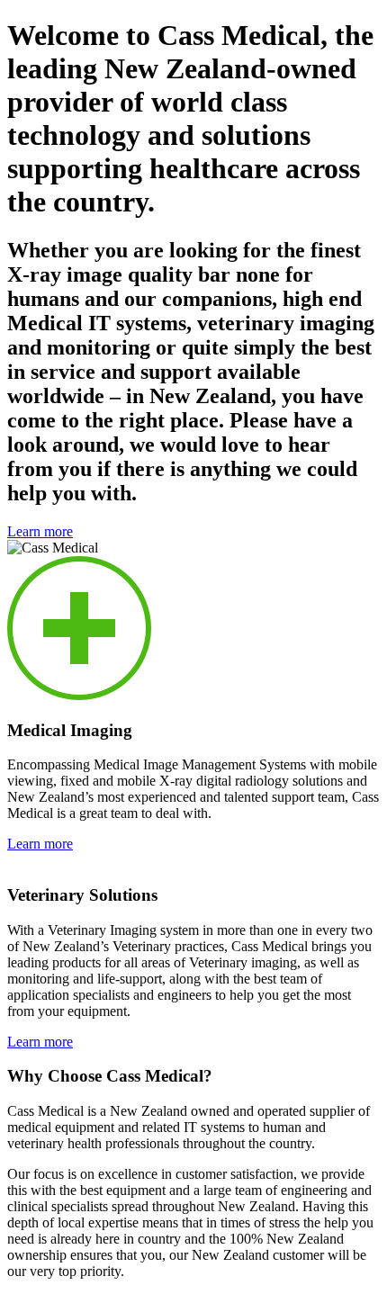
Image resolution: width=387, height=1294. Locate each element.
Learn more (40, 531)
